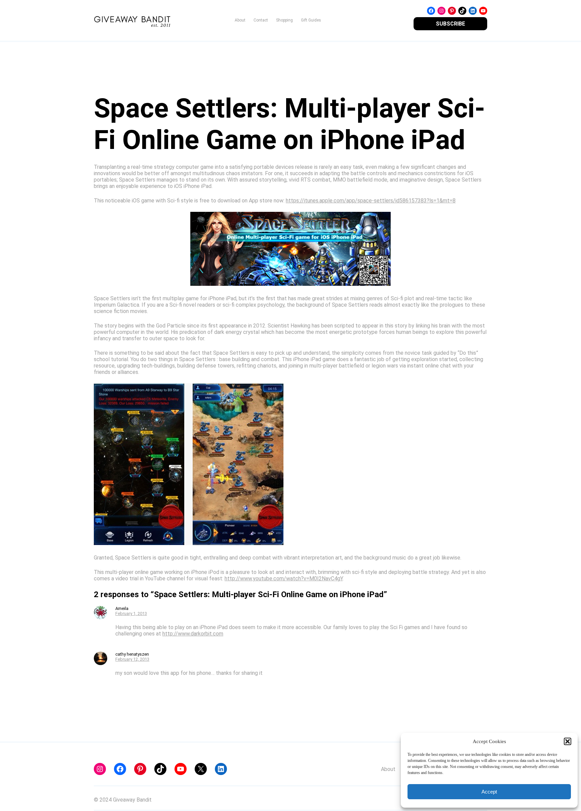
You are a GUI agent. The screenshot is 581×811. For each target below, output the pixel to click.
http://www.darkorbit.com (192, 633)
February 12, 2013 (132, 659)
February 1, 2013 (131, 613)
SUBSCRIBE (450, 24)
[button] (567, 741)
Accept (489, 792)
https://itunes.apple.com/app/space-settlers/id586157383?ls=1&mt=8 (371, 200)
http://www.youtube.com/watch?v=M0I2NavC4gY (284, 578)
